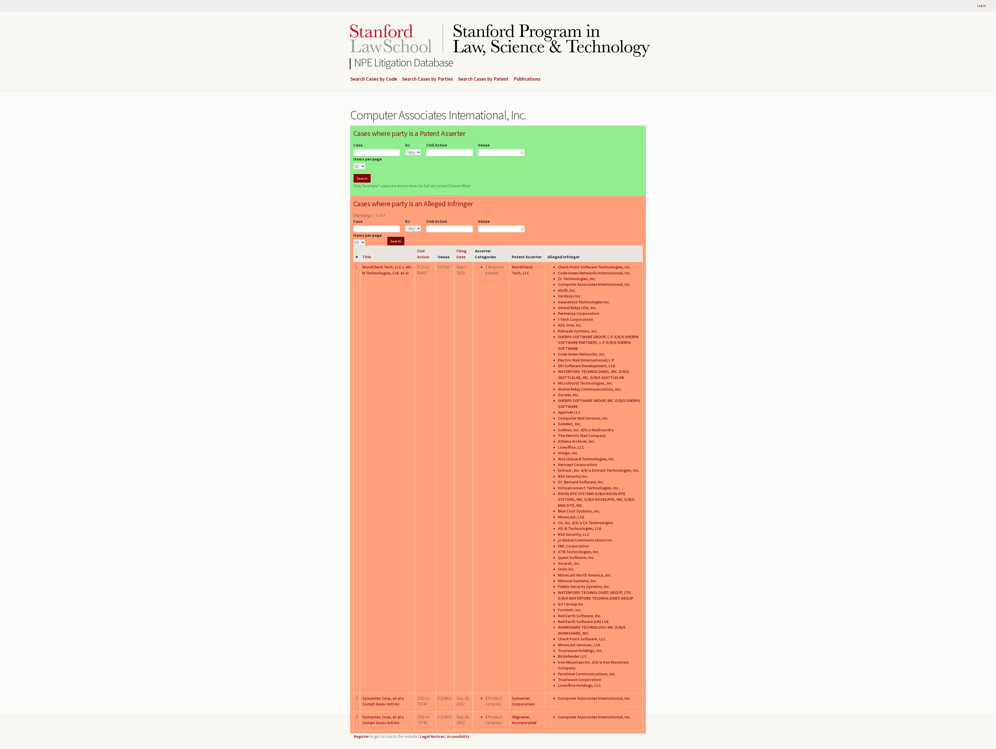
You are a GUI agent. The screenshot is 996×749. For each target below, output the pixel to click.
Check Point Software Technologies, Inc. (594, 266)
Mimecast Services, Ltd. (579, 644)
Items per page (367, 159)
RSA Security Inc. (573, 476)
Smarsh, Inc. (569, 563)
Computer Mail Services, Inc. (583, 418)
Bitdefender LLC (572, 656)
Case (358, 145)
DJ (407, 145)
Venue (484, 145)
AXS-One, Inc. (570, 325)
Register (361, 736)
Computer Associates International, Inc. (594, 284)
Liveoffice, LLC (571, 447)
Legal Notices (432, 736)
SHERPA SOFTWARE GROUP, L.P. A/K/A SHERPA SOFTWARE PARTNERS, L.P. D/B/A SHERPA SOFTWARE (598, 342)
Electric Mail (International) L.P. (586, 360)
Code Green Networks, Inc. (582, 354)
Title (366, 256)
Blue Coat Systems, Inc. (579, 511)
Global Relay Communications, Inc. (590, 389)
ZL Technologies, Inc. (577, 278)
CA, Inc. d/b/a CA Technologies (585, 522)
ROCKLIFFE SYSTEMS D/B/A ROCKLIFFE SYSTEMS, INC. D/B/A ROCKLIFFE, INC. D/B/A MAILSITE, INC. (596, 499)
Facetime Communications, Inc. (587, 673)
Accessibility (458, 736)
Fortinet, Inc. (570, 609)
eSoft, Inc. (567, 290)
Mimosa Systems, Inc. (577, 580)
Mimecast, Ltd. (571, 516)
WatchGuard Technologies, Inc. (586, 458)
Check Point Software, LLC (582, 638)
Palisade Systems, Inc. (578, 331)
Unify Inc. (566, 569)
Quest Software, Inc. (576, 557)
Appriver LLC (569, 412)
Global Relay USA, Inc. (577, 307)
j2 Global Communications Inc (585, 540)
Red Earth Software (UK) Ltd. (583, 621)
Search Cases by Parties (427, 79)
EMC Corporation (573, 546)
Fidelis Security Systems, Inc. (584, 586)
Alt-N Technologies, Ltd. (580, 528)
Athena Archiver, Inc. (576, 441)
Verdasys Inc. (570, 296)
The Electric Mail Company (582, 435)
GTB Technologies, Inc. (578, 551)
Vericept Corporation (577, 464)
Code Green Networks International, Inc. (594, 272)
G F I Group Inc (571, 604)
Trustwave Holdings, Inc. (580, 650)
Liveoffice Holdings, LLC (579, 685)
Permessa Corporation (578, 313)
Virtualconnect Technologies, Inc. (589, 487)
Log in (981, 6)
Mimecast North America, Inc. (585, 575)
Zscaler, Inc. (568, 394)
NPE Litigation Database (403, 62)
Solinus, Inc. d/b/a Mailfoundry (586, 429)
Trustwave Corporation (579, 679)
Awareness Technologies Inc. (584, 301)
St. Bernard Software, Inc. (581, 481)
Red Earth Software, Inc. (579, 615)
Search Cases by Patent (483, 79)
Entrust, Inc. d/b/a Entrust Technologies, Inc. (599, 470)
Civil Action (436, 145)
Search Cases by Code (373, 79)
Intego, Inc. (568, 452)
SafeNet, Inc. (569, 423)
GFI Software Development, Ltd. (587, 365)
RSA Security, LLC (573, 534)
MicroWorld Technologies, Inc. (585, 383)
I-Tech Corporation (575, 319)
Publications (527, 79)
